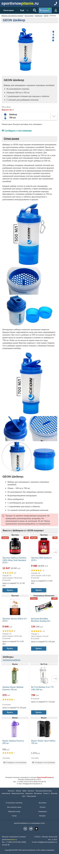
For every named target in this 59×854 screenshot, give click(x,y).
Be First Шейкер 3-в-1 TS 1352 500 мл (42, 688)
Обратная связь (14, 811)
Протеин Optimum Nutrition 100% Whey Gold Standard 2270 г (14, 560)
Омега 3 (46, 793)
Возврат (42, 816)
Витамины (38, 793)
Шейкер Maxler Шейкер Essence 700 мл (12, 688)
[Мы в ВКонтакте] (24, 829)
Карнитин (29, 793)
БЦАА (24, 791)
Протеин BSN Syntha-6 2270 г (41, 559)
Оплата (42, 807)
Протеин (11, 791)
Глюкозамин (31, 796)
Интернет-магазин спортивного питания (29, 777)
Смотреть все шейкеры (11, 660)
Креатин (31, 791)
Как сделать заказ (14, 807)
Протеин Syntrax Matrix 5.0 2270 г (14, 620)
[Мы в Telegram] (29, 829)
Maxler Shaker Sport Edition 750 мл (43, 742)
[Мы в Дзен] (35, 829)
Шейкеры (38, 16)
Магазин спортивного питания (12, 16)
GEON (46, 16)
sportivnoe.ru (20, 3)
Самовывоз (42, 811)
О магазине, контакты (14, 803)
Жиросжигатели (18, 793)
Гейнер (18, 791)
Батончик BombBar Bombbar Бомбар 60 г (41, 620)
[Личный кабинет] (55, 10)
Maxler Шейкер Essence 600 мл (13, 742)
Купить (10, 590)
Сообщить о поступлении (18, 130)
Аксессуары (29, 16)
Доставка (42, 803)
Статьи (14, 816)
